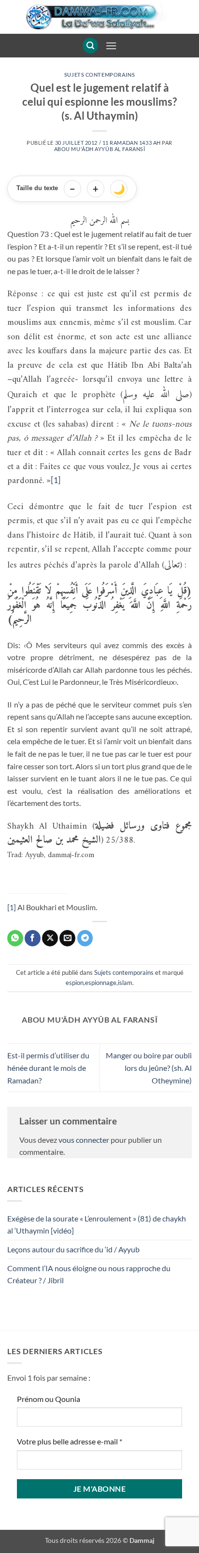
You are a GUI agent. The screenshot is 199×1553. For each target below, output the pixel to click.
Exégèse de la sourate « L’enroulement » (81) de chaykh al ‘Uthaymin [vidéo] (96, 1224)
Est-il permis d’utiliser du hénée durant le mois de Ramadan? (48, 1067)
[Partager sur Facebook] (33, 938)
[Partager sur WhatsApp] (15, 938)
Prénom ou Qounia (48, 1398)
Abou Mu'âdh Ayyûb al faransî (99, 149)
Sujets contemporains (99, 74)
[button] (90, 46)
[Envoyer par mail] (67, 938)
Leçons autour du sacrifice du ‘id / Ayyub (73, 1249)
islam (125, 982)
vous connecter (83, 1139)
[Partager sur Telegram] (85, 938)
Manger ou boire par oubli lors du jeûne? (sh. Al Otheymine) (149, 1067)
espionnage (100, 982)
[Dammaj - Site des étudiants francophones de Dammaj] (99, 17)
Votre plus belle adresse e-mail (69, 1441)
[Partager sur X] (50, 938)
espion (75, 982)
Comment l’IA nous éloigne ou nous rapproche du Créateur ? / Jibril (89, 1274)
